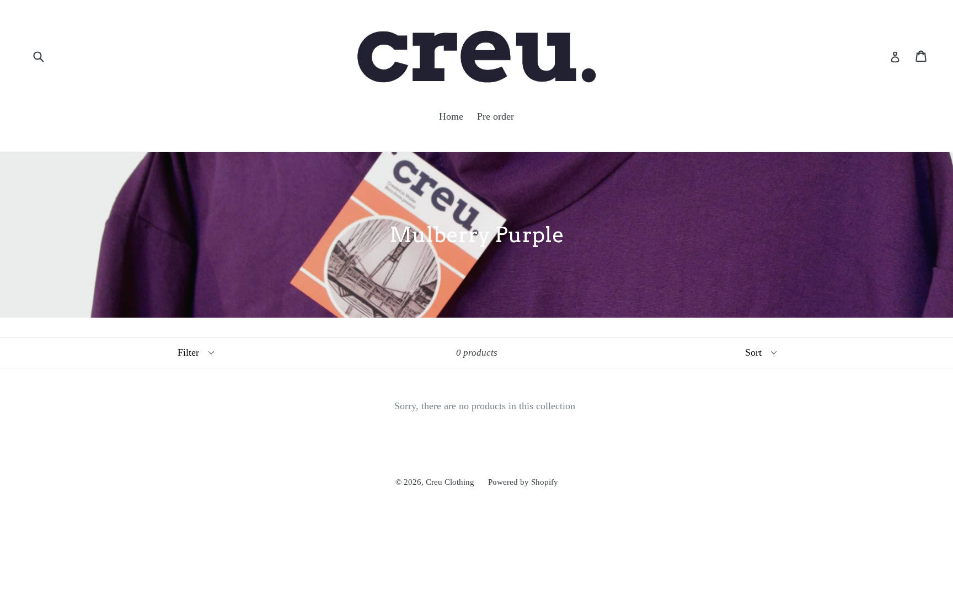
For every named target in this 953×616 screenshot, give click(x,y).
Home (451, 116)
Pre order (495, 116)
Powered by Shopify (523, 482)
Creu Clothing (450, 482)
